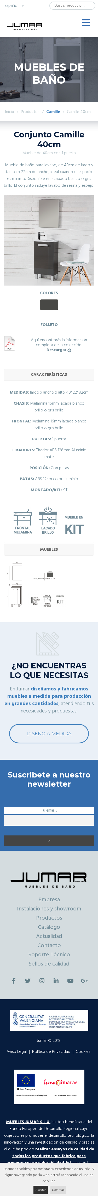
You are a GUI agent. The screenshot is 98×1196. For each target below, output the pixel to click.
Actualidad (49, 936)
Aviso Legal (17, 1051)
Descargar (57, 350)
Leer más (58, 1190)
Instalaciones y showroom (49, 909)
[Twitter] (27, 981)
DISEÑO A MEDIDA (49, 734)
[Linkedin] (56, 981)
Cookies (83, 1051)
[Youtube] (70, 981)
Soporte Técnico (49, 954)
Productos (49, 918)
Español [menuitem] (11, 5)
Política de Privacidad (51, 1051)
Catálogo (49, 927)
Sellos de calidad (49, 964)
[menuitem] (14, 5)
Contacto (49, 945)
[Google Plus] (84, 981)
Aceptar (41, 1190)
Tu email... (49, 811)
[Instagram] (42, 981)
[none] (14, 5)
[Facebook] (13, 981)
